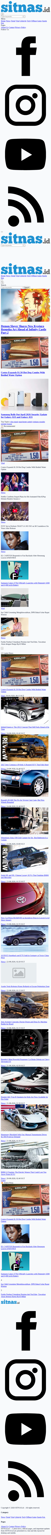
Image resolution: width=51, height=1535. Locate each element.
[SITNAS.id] (25, 12)
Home (3, 21)
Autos (39, 21)
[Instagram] (25, 129)
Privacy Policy (20, 27)
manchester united (25, 422)
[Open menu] (2, 231)
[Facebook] (25, 79)
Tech (29, 21)
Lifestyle (23, 21)
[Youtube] (25, 179)
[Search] (24, 16)
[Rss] (25, 229)
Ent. (2, 23)
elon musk (14, 422)
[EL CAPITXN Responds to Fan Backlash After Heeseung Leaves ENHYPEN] (15, 1242)
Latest (3, 1181)
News (8, 21)
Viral (17, 21)
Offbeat (34, 21)
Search (26, 287)
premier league (6, 424)
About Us (4, 27)
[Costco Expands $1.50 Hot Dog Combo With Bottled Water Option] (25, 1215)
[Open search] (2, 280)
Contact (12, 27)
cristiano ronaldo (38, 422)
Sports (44, 21)
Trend (13, 21)
